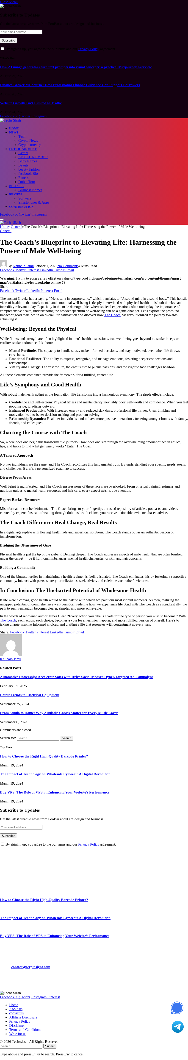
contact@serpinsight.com (30, 967)
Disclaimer (17, 1025)
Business (16, 186)
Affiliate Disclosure (23, 1017)
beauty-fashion (29, 169)
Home (14, 128)
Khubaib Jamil (23, 266)
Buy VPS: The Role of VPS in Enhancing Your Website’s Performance (54, 792)
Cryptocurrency (29, 145)
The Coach (112, 315)
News (13, 132)
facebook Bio (28, 173)
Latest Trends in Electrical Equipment (29, 695)
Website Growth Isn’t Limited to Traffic (31, 103)
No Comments (67, 266)
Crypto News (28, 140)
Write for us (17, 1034)
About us (15, 1009)
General (5, 231)
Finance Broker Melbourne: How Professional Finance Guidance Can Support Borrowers (70, 85)
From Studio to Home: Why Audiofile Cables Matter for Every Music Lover (59, 713)
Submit (50, 1046)
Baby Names (27, 161)
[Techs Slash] (10, 120)
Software (24, 198)
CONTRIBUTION (21, 206)
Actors (23, 153)
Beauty (23, 165)
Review (15, 194)
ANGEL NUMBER (33, 157)
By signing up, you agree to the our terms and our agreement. (60, 49)
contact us (16, 1013)
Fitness (23, 178)
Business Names (30, 190)
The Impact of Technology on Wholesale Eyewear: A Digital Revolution (55, 774)
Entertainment (23, 149)
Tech (21, 136)
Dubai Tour (26, 182)
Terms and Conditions (25, 1030)
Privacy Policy (88, 49)
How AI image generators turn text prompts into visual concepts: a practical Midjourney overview (76, 67)
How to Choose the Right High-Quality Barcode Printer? (44, 756)
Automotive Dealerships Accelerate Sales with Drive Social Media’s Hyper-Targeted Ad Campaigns (76, 677)
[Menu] (2, 219)
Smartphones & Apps (33, 202)
